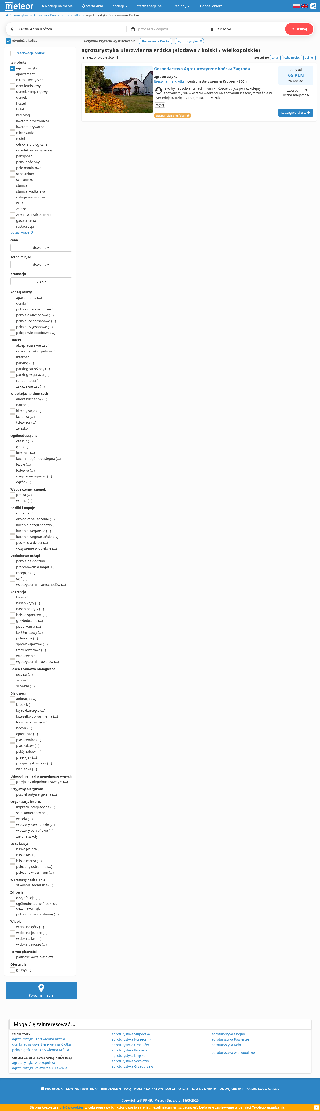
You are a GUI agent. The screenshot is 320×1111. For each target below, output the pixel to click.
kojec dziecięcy (30, 710)
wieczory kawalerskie (35, 824)
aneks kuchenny (31, 399)
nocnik (24, 728)
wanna (24, 500)
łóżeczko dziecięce (33, 722)
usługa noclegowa (30, 197)
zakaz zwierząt (30, 386)
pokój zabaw (28, 751)
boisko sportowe (31, 614)
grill (22, 447)
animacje (26, 698)
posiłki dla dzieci (32, 542)
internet (25, 357)
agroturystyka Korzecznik (131, 1039)
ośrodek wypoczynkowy (34, 150)
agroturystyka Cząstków (130, 1045)
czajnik (24, 441)
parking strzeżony (33, 369)
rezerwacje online (30, 53)
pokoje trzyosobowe (34, 327)
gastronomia (26, 220)
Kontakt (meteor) (82, 1088)
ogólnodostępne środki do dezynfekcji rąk (36, 906)
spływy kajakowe (32, 644)
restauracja (25, 226)
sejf (21, 578)
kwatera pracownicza (32, 121)
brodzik (24, 704)
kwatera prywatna (30, 127)
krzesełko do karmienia (37, 716)
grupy (23, 969)
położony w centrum (35, 872)
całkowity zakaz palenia (37, 351)
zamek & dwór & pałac (33, 214)
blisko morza (29, 860)
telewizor (26, 422)
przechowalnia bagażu (36, 567)
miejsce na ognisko (34, 476)
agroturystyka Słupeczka (131, 1034)
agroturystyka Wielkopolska (33, 1062)
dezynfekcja (28, 898)
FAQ (127, 1088)
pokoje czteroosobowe (36, 309)
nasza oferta (204, 1088)
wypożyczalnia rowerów (37, 661)
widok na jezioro (31, 932)
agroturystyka (27, 68)
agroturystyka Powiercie (230, 1039)
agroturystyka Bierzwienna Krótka (38, 1039)
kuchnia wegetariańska (37, 536)
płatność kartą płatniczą (37, 957)
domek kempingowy (32, 91)
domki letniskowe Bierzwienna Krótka (41, 1044)
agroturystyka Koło (226, 1045)
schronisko (24, 179)
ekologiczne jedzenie (35, 519)
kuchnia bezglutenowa (36, 525)
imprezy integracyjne (35, 807)
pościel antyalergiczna (36, 794)
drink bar (26, 513)
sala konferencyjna (33, 813)
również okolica (24, 40)
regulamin (111, 1088)
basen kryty (28, 603)
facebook (53, 1088)
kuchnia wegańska (33, 531)
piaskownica (28, 739)
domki (23, 303)
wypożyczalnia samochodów (41, 584)
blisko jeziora (29, 849)
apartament (25, 74)
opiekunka (27, 734)
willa (19, 203)
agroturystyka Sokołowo (130, 1061)
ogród (23, 482)
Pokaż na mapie (41, 995)
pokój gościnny (28, 162)
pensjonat (24, 156)
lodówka (25, 470)
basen (23, 597)
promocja (18, 274)
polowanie (27, 638)
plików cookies (71, 1107)
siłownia (25, 686)
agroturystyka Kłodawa (130, 1050)
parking (25, 363)
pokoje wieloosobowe (35, 332)
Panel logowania (262, 1088)
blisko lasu (27, 855)
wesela (24, 818)
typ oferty (18, 62)
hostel (21, 103)
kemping (23, 115)
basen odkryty (30, 609)
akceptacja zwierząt (34, 345)
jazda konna (28, 626)
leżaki (23, 464)
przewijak (26, 757)
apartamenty (29, 297)
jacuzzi (24, 674)
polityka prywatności (154, 1088)
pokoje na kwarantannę (37, 914)
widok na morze (31, 944)
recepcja (25, 573)
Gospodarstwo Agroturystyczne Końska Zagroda (202, 69)
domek (21, 97)
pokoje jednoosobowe (36, 321)
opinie (309, 58)
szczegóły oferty (294, 112)
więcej (160, 105)
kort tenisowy (29, 632)
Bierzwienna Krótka (169, 81)
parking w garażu (32, 374)
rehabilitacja (28, 380)
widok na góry (30, 927)
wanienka (26, 769)
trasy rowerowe (31, 650)
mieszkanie (25, 132)
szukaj (301, 29)
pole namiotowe (28, 168)
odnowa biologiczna (32, 144)
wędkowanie (28, 656)
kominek (25, 452)
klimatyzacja (28, 410)
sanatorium (25, 173)
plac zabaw (27, 745)
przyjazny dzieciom (34, 763)
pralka (24, 494)
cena (14, 240)
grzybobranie (29, 620)
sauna (23, 680)
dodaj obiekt (231, 1088)
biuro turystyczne (30, 80)
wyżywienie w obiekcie (36, 548)
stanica (21, 185)
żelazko (24, 428)
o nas (183, 1088)
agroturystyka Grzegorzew (132, 1066)
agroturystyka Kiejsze (128, 1055)
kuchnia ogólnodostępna (38, 458)
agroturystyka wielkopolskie (233, 1052)
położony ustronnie (34, 866)
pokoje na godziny (33, 561)
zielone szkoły (29, 836)
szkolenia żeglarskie (34, 885)
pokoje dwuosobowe (35, 315)
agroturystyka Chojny (228, 1034)
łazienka (25, 416)
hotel (20, 109)
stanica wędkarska (30, 191)
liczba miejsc (20, 257)
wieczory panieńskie (34, 830)
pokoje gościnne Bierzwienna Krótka (40, 1049)
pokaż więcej (20, 232)
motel (20, 138)
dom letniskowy (28, 85)
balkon (24, 405)
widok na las (28, 938)
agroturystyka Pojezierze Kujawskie (39, 1068)
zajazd (21, 209)
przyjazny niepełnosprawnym (42, 781)
